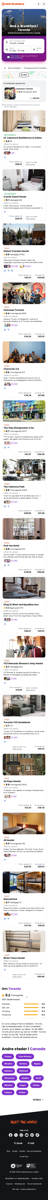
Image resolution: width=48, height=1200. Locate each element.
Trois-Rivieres (24, 1056)
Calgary (8, 1092)
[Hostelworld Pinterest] (32, 1135)
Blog (8, 1151)
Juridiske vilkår (37, 1178)
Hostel (6, 248)
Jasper (23, 1085)
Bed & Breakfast (10, 135)
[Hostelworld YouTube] (26, 1135)
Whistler (8, 1085)
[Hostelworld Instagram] (21, 1135)
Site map (15, 1189)
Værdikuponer (19, 1184)
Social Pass (24, 1156)
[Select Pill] (38, 4)
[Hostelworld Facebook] (10, 1135)
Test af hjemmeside (34, 1184)
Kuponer (9, 1184)
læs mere (13, 106)
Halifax (36, 1085)
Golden (22, 1092)
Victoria (23, 1064)
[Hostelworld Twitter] (16, 1135)
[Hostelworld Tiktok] (37, 1135)
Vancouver (9, 1078)
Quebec (25, 1078)
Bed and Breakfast (34, 1151)
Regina (37, 1064)
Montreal (23, 1071)
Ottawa (7, 1056)
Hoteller (22, 1151)
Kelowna (8, 1071)
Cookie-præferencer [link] (28, 1189)
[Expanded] (5, 68)
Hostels (15, 1151)
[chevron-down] (26, 997)
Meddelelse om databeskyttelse (17, 1178)
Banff (38, 1078)
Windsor (8, 1064)
